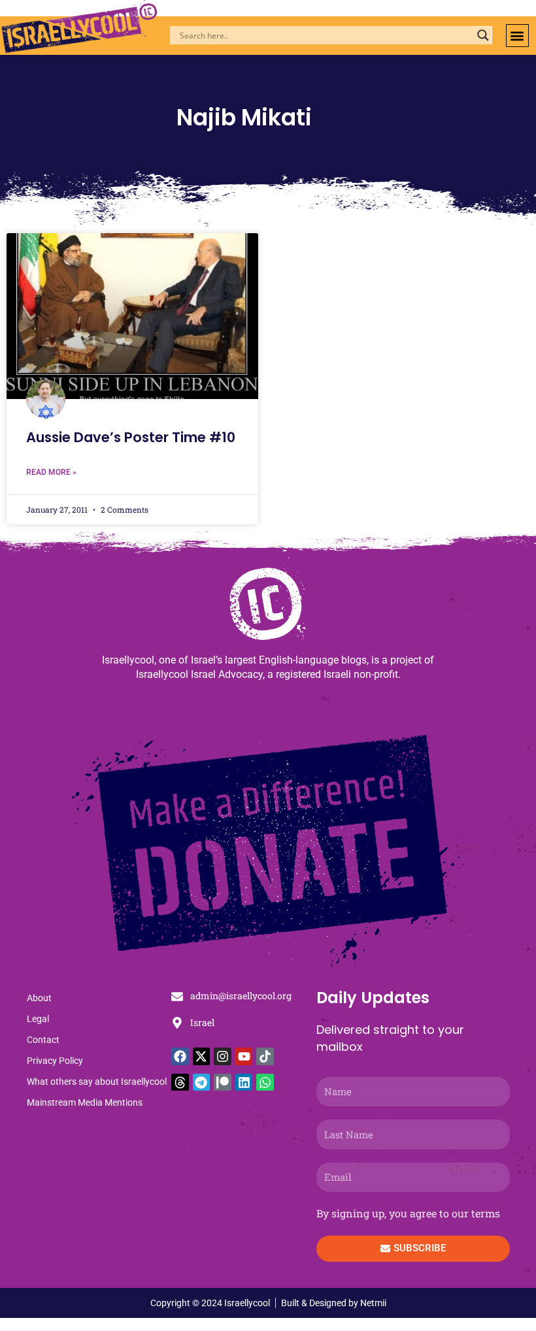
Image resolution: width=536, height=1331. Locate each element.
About (39, 998)
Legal (38, 1019)
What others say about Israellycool (97, 1081)
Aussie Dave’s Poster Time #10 (130, 437)
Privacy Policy (55, 1060)
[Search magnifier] (483, 35)
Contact (43, 1039)
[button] (517, 35)
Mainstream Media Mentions (84, 1102)
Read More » (51, 472)
